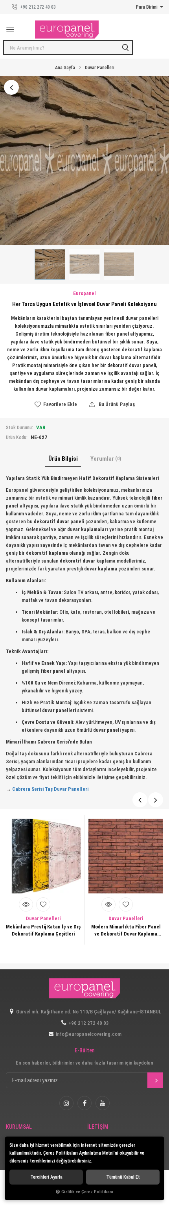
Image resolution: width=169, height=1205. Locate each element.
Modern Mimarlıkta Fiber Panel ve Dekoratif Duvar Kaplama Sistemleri (126, 930)
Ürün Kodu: (17, 437)
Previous (139, 799)
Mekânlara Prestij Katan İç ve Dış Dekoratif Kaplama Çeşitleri (43, 930)
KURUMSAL (19, 1127)
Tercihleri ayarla (46, 1177)
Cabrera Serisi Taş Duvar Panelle (48, 789)
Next (155, 799)
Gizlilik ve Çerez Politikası (87, 1191)
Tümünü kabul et (123, 1177)
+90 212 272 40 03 (37, 7)
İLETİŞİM (97, 1127)
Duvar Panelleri (43, 918)
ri (86, 789)
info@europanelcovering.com (88, 1034)
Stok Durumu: (19, 427)
